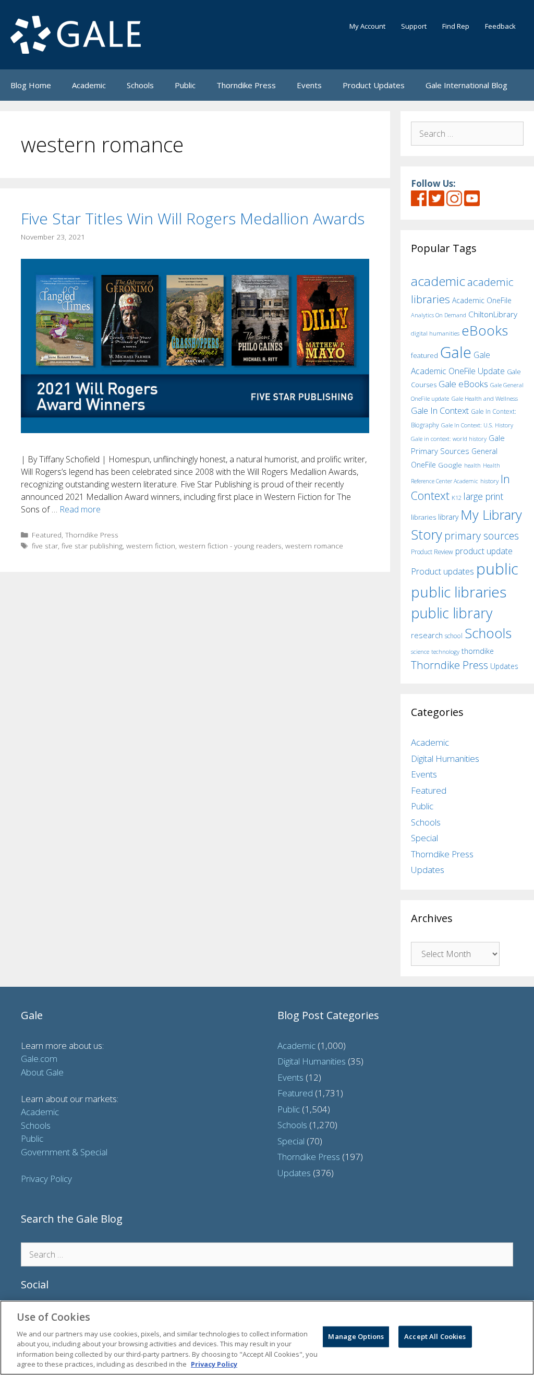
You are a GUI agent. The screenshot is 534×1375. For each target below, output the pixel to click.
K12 (457, 497)
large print (483, 496)
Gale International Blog (466, 85)
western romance (314, 546)
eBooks (485, 330)
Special (424, 838)
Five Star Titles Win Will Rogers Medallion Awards (193, 218)
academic (438, 281)
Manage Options (356, 1336)
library (448, 517)
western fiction (150, 546)
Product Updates (374, 85)
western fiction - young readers (230, 546)
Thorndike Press (246, 85)
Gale (455, 352)
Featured (47, 535)
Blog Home (30, 85)
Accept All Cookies (435, 1336)
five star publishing (92, 546)
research (427, 635)
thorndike (478, 651)
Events (309, 85)
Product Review (432, 551)
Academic (89, 85)
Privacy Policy (46, 1179)
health (472, 465)
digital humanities (435, 333)
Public (185, 85)
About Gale (42, 1072)
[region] (267, 1337)
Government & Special (64, 1152)
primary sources (481, 536)
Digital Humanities (445, 758)
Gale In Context (440, 410)
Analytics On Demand (438, 315)
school (454, 635)
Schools (140, 85)
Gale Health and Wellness (484, 398)
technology (445, 651)
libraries (423, 517)
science (420, 651)
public (497, 568)
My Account (367, 26)
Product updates (442, 571)
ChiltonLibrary (492, 314)
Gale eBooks (463, 384)
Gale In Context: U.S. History (477, 425)
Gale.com (39, 1059)
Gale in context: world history (449, 439)
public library (451, 613)
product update (484, 551)
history (489, 480)
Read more (80, 509)
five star (45, 546)
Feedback (500, 26)
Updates (504, 666)
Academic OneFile (482, 300)
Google (450, 465)
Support (414, 26)
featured (424, 355)
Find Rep (455, 26)
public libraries (458, 592)
